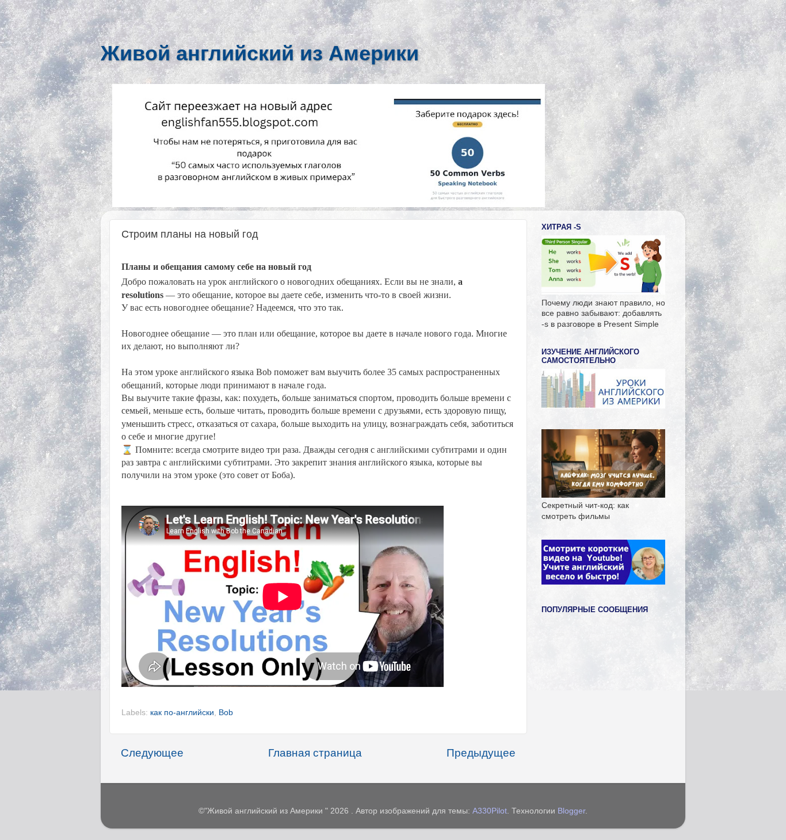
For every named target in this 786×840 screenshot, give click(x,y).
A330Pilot (489, 811)
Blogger (571, 811)
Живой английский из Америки (260, 53)
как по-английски (182, 712)
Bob (226, 712)
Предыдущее (481, 753)
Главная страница (315, 753)
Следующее (152, 753)
